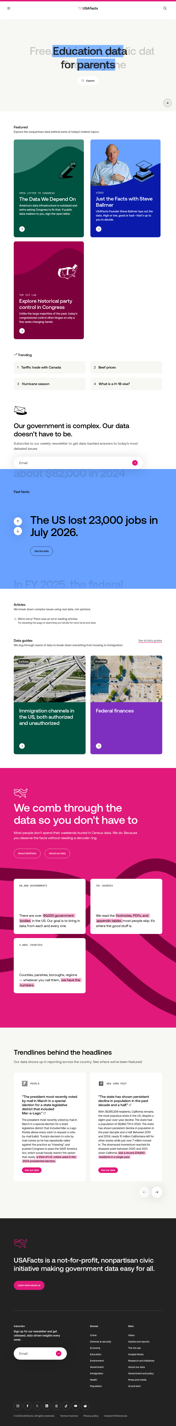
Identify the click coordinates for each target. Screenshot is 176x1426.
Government (97, 1367)
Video (131, 1335)
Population (96, 1386)
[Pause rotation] (167, 103)
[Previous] (18, 521)
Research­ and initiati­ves (141, 1360)
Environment (97, 1360)
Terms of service (69, 1415)
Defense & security (100, 1341)
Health (93, 1379)
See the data (42, 551)
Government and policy (141, 1373)
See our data (32, 1170)
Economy (95, 1348)
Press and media (137, 1379)
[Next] (18, 531)
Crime (93, 1335)
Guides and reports (138, 1341)
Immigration (96, 1373)
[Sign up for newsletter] (135, 463)
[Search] (165, 8)
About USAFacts (27, 853)
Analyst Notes (136, 1354)
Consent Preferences (115, 1415)
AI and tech (134, 1386)
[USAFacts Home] (88, 8)
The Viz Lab (134, 1348)
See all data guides (150, 640)
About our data (57, 853)
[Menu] (9, 10)
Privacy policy (91, 1415)
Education (95, 1354)
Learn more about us (29, 1285)
